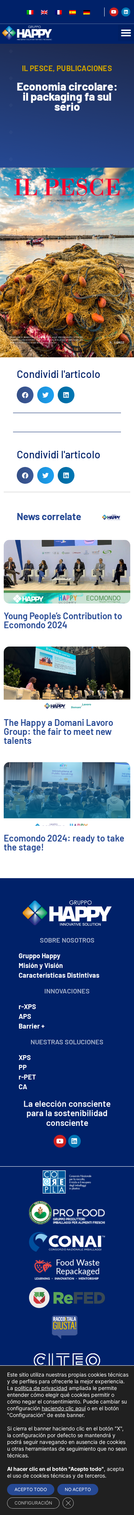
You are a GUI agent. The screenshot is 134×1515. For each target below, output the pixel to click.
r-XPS (27, 1006)
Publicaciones (84, 68)
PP (23, 1067)
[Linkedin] (125, 11)
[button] (25, 395)
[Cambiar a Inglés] (44, 12)
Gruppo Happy (39, 956)
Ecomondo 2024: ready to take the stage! (64, 842)
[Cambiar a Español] (73, 12)
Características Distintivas (59, 975)
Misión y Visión (41, 965)
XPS (25, 1057)
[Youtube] (113, 11)
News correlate (49, 516)
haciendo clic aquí (64, 1408)
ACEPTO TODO (31, 1489)
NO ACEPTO (78, 1489)
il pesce (37, 68)
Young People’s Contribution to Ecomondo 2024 (63, 620)
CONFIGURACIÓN (33, 1503)
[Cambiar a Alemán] (87, 12)
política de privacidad (41, 1388)
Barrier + (32, 1026)
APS (25, 1016)
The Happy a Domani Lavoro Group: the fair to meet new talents (58, 731)
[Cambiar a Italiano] (30, 12)
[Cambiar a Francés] (58, 12)
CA (23, 1086)
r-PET (27, 1077)
